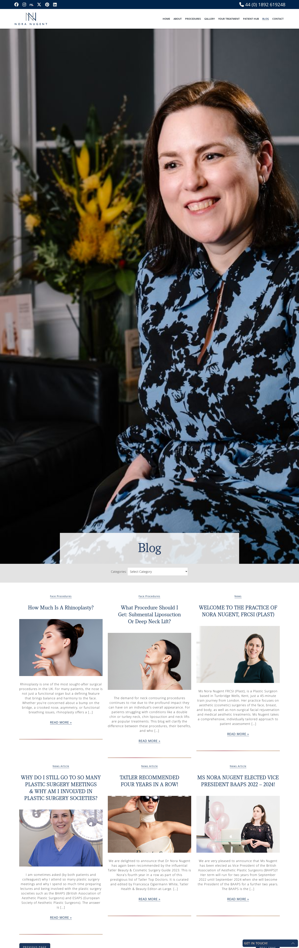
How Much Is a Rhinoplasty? (61, 607)
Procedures (193, 18)
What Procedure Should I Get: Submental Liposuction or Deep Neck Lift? (149, 614)
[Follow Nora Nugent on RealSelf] (31, 4)
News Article (61, 766)
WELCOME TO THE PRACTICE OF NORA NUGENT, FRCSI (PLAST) (238, 611)
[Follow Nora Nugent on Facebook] (16, 4)
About (178, 18)
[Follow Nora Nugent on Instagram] (24, 4)
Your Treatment (229, 18)
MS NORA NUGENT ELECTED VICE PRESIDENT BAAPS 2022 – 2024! (238, 780)
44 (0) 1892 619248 (264, 4)
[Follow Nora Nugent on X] (39, 4)
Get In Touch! (256, 943)
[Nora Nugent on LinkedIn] (54, 4)
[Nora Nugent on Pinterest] (47, 4)
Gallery (209, 18)
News (238, 596)
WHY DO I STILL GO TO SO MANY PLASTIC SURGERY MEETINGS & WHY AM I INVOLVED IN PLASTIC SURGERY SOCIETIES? (61, 787)
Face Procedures (61, 596)
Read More (59, 722)
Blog (265, 18)
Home (166, 18)
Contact (278, 18)
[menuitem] (166, 18)
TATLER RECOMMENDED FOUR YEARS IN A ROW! (149, 780)
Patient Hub (251, 18)
